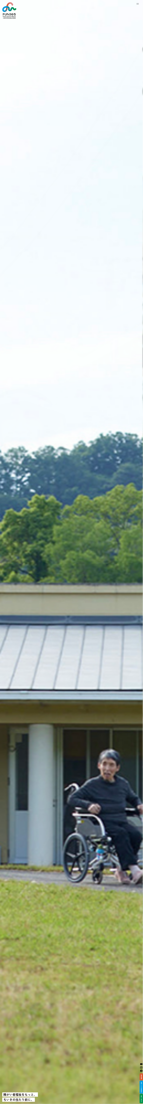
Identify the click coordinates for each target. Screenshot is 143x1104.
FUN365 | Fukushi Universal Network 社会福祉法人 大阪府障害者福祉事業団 (9, 10)
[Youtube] (141, 1064)
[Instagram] (141, 1067)
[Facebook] (141, 1070)
